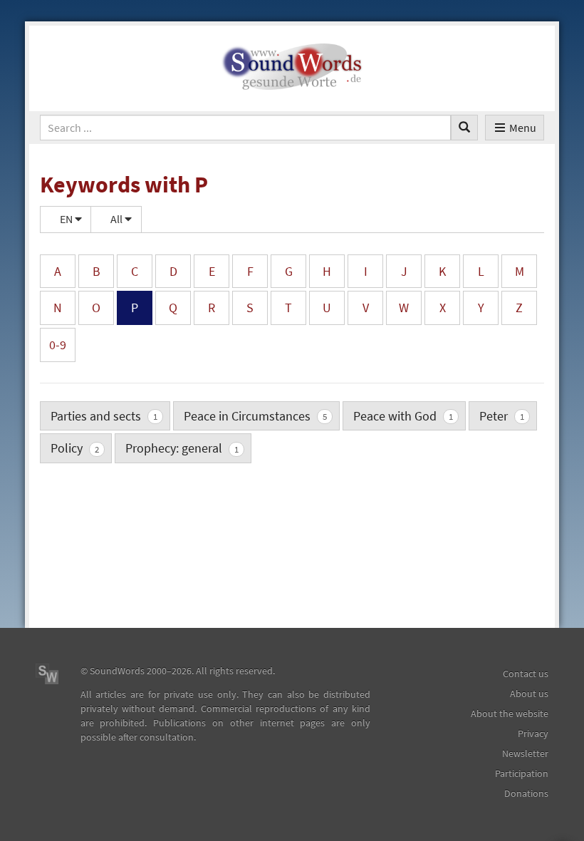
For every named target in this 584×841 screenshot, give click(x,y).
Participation (521, 773)
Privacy (533, 733)
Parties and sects (104, 416)
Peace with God (403, 416)
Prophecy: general (182, 448)
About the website (509, 713)
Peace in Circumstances (255, 416)
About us (529, 693)
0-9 (57, 344)
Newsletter (525, 753)
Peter (501, 416)
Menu (522, 127)
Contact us (525, 673)
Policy (75, 448)
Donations (526, 793)
